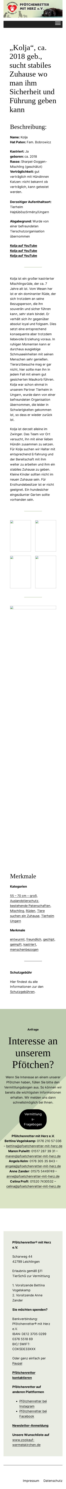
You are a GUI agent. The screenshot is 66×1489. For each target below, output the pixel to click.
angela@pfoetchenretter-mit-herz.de (33, 1166)
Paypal (17, 1363)
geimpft (16, 944)
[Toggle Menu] (58, 24)
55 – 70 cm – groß (23, 896)
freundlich (33, 939)
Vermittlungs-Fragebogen (33, 1119)
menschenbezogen (24, 949)
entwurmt (17, 939)
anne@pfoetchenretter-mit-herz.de (33, 1176)
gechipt (48, 939)
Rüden (30, 911)
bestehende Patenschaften (30, 906)
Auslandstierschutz (24, 901)
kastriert (29, 944)
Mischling (17, 911)
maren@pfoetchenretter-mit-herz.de (33, 1156)
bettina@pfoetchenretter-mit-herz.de (34, 1146)
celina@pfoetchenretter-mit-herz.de (33, 1186)
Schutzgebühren (22, 992)
